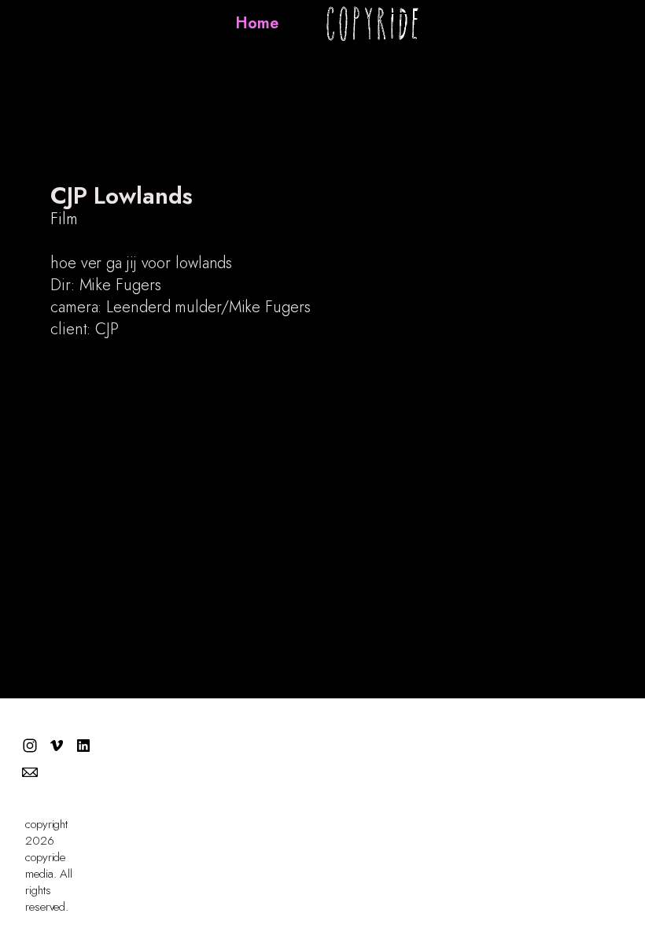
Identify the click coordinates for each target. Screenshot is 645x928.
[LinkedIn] (83, 745)
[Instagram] (29, 745)
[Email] (29, 772)
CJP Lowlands (121, 195)
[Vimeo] (56, 745)
